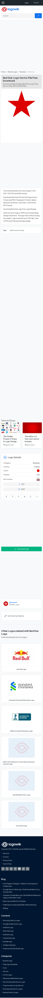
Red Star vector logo (17, 230)
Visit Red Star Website (16, 616)
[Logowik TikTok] (23, 869)
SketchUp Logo (8, 931)
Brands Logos (13, 72)
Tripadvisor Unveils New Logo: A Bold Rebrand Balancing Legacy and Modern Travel (21, 896)
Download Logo (23, 549)
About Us (6, 853)
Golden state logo (9, 945)
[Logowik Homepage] (10, 9)
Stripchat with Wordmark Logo (13, 949)
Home (3, 72)
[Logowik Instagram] (11, 869)
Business (23, 72)
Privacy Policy (7, 860)
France (37, 467)
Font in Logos (7, 975)
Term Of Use (7, 864)
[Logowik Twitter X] (7, 869)
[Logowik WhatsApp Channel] (27, 869)
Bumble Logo (7, 941)
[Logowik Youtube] (19, 869)
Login (26, 3)
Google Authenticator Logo (12, 924)
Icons (5, 968)
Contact (6, 857)
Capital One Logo (9, 938)
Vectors (5, 971)
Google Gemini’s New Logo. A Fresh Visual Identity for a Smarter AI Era (21, 891)
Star (38, 475)
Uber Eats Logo (8, 934)
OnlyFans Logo (8, 927)
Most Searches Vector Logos (12, 989)
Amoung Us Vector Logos (11, 920)
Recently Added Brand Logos (13, 978)
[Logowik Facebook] (3, 869)
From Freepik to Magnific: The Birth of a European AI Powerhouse (20, 885)
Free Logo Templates (10, 964)
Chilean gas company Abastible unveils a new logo (19, 905)
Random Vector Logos (10, 992)
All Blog (5, 908)
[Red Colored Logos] (38, 470)
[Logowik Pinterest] (15, 869)
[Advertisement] (21, 46)
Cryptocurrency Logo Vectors (13, 985)
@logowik (13, 602)
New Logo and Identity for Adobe (14, 901)
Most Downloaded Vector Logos (14, 982)
